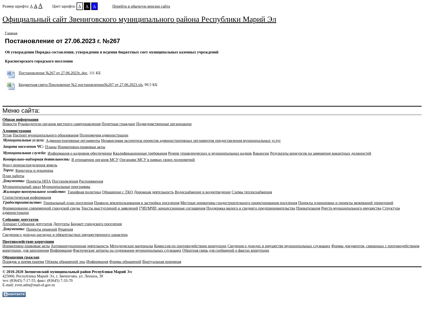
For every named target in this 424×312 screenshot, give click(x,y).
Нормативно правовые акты (26, 246)
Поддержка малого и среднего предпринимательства (250, 208)
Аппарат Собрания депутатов (27, 224)
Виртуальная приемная (161, 262)
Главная (11, 33)
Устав (7, 135)
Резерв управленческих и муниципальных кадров (210, 153)
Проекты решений (41, 229)
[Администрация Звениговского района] (14, 296)
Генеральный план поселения (68, 203)
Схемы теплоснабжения (252, 192)
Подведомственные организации (164, 124)
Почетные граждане (118, 124)
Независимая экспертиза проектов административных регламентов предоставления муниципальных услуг (191, 140)
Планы (51, 147)
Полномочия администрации (104, 135)
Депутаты (61, 224)
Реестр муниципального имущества (351, 208)
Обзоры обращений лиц (65, 262)
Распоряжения (91, 181)
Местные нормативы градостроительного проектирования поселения (238, 203)
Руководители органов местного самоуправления (59, 124)
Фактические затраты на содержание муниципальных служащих (127, 250)
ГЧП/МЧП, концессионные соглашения (172, 208)
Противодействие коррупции (28, 241)
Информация (61, 250)
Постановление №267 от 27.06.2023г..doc (53, 73)
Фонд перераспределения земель (29, 165)
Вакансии (261, 153)
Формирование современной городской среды (41, 208)
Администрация (16, 131)
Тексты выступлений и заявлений (109, 208)
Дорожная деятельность (154, 192)
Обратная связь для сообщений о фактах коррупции (225, 250)
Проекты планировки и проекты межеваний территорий (345, 203)
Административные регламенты (73, 140)
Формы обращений (125, 262)
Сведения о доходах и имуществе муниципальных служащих (278, 246)
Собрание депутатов (20, 219)
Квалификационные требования (140, 153)
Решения (65, 229)
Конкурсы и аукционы (34, 170)
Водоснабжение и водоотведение (203, 192)
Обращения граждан (20, 257)
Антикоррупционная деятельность (80, 246)
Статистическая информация (26, 197)
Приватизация (308, 208)
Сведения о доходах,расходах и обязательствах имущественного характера (65, 235)
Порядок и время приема (23, 262)
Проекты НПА (38, 181)
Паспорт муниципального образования (46, 135)
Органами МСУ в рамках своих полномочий (157, 160)
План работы (13, 176)
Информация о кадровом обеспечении (80, 153)
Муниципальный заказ (21, 187)
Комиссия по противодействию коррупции (190, 246)
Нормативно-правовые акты (81, 147)
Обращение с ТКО (117, 192)
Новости (9, 124)
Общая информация (20, 119)
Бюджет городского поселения (96, 224)
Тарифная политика (84, 192)
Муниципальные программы (66, 187)
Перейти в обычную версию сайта (141, 6)
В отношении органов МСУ (95, 160)
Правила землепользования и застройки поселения (136, 203)
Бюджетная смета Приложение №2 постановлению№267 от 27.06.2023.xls (81, 85)
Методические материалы (131, 246)
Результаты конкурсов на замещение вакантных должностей (320, 153)
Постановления (65, 181)
